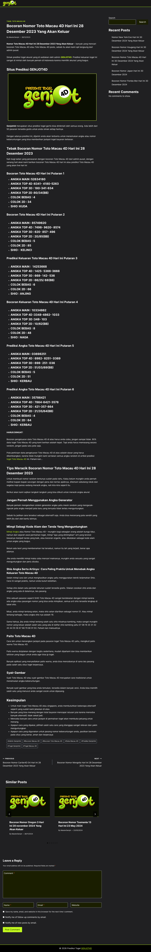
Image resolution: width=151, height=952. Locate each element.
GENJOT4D (66, 57)
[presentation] (28, 802)
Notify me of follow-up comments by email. (25, 917)
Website (75, 905)
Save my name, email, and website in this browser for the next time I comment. (39, 912)
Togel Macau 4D (30, 746)
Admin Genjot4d (14, 741)
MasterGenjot (14, 37)
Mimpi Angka (13, 532)
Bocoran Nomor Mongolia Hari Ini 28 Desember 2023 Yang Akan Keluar (79, 762)
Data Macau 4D (71, 741)
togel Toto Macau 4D (16, 459)
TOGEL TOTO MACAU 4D (16, 21)
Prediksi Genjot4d (88, 741)
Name (7, 905)
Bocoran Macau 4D (32, 741)
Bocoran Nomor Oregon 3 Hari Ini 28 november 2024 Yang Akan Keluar (26, 826)
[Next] (95, 814)
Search (112, 18)
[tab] (47, 843)
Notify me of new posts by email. (21, 923)
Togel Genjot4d (14, 746)
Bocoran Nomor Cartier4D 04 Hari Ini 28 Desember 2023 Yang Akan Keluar (22, 762)
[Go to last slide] (9, 814)
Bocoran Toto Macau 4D (52, 741)
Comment (9, 873)
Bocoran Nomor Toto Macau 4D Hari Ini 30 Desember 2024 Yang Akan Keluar (129, 61)
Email (41, 905)
